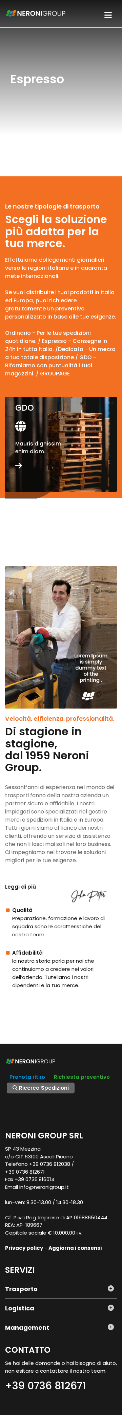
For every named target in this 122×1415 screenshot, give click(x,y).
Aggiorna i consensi (75, 1247)
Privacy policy (24, 1247)
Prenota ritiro (27, 1077)
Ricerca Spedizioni (43, 1087)
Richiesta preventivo (82, 1077)
